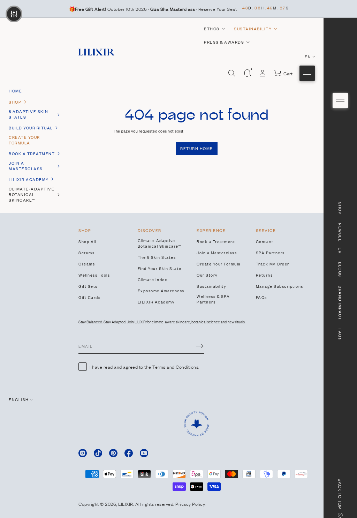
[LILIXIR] (96, 51)
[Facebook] (128, 453)
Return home (196, 148)
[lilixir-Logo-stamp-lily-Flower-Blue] (196, 423)
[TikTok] (98, 453)
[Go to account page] (262, 73)
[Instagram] (82, 453)
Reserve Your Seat (217, 8)
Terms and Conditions (175, 366)
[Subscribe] (200, 346)
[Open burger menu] (340, 100)
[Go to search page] (232, 73)
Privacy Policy (190, 503)
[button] (232, 73)
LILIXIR (125, 503)
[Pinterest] (113, 453)
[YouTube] (144, 453)
